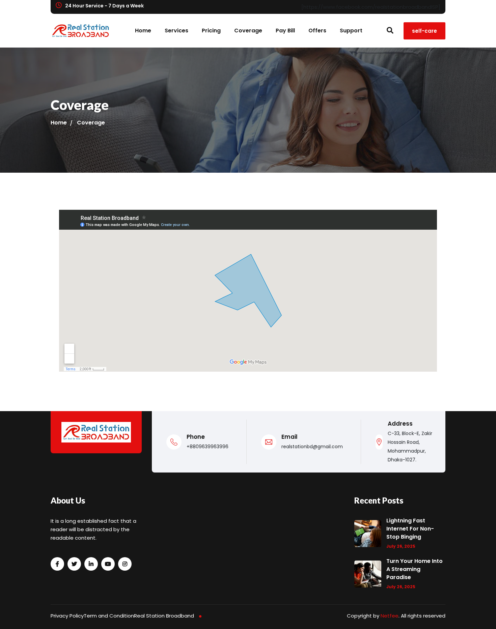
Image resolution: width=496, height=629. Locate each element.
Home (143, 30)
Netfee (389, 615)
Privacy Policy (67, 615)
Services (176, 30)
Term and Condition (109, 615)
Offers (317, 30)
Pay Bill (285, 30)
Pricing (211, 30)
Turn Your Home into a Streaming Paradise (414, 569)
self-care (424, 30)
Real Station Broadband (164, 615)
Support (351, 30)
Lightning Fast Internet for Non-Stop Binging (410, 529)
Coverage (248, 30)
